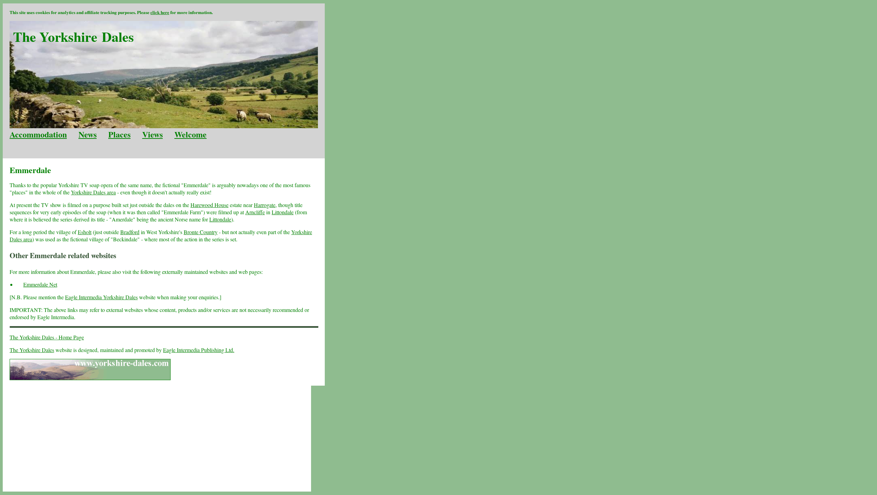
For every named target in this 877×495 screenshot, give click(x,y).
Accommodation (38, 134)
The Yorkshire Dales (32, 349)
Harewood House (209, 204)
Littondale (283, 212)
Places (119, 134)
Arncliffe (255, 212)
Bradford (129, 232)
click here (159, 12)
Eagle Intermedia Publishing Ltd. (198, 349)
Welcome (190, 134)
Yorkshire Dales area (93, 192)
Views (152, 134)
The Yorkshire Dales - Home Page (47, 337)
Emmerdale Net (40, 284)
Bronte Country (201, 232)
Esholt (84, 232)
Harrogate (264, 204)
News (87, 134)
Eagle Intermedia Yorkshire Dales (101, 297)
